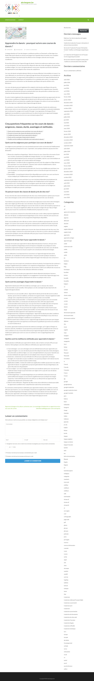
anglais (66, 226)
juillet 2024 (67, 151)
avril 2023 (66, 194)
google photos (68, 384)
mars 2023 (67, 197)
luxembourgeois (68, 470)
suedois (66, 571)
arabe (65, 243)
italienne (66, 419)
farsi (65, 344)
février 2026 (67, 97)
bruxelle (66, 278)
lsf (64, 468)
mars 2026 (67, 94)
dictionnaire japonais (69, 312)
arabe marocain (68, 246)
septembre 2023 (68, 180)
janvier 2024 (67, 168)
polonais (66, 534)
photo (65, 525)
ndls (65, 493)
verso (65, 649)
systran (66, 577)
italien (65, 416)
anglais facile (67, 232)
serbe (65, 557)
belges (65, 264)
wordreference (68, 666)
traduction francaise (69, 620)
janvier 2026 (67, 100)
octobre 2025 (67, 108)
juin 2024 (66, 154)
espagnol (66, 338)
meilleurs (66, 491)
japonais (66, 422)
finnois (66, 350)
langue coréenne (68, 442)
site (65, 562)
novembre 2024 (68, 140)
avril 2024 (66, 160)
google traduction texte (70, 390)
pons (65, 537)
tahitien (66, 583)
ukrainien (66, 640)
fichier (65, 347)
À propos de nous (10, 19)
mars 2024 (67, 163)
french (65, 376)
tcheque (66, 588)
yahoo (65, 669)
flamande (66, 355)
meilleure (66, 488)
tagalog (66, 580)
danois (66, 307)
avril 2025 (66, 125)
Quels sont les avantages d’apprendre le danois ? (21, 137)
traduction (67, 608)
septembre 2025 (68, 111)
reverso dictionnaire (69, 545)
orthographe (67, 516)
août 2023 (67, 183)
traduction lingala (69, 623)
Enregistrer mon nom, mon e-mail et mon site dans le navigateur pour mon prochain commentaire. (31, 443)
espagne (66, 335)
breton (66, 275)
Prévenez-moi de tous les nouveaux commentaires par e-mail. (21, 452)
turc (65, 631)
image (65, 410)
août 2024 (67, 148)
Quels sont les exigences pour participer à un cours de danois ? (25, 131)
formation (67, 358)
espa (65, 332)
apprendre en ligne (69, 238)
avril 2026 (66, 91)
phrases (66, 531)
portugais (66, 539)
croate (66, 304)
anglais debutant (68, 229)
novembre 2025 (68, 105)
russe (65, 551)
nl (64, 508)
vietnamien (67, 651)
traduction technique (69, 628)
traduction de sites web (70, 617)
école (65, 327)
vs (64, 657)
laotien (66, 447)
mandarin (66, 479)
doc (65, 324)
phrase (66, 528)
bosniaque (67, 269)
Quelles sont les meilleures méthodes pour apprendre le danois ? (26, 139)
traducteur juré (68, 606)
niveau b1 (66, 505)
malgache (66, 476)
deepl (65, 310)
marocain (66, 482)
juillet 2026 (67, 82)
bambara (66, 261)
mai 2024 (66, 157)
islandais (66, 413)
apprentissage (68, 241)
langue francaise (68, 445)
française (66, 370)
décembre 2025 (68, 102)
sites (65, 565)
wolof (65, 660)
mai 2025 (66, 122)
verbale (66, 646)
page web (66, 519)
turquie (66, 637)
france (65, 373)
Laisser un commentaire (31, 49)
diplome (66, 321)
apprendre (67, 235)
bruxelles (66, 281)
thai (65, 594)
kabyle (65, 427)
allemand (66, 220)
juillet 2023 (67, 186)
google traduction (69, 387)
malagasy (66, 473)
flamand (66, 353)
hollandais (66, 404)
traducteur (67, 597)
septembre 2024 (68, 145)
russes (65, 554)
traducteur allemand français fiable (73, 600)
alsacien (66, 223)
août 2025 (67, 114)
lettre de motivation (69, 456)
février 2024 (67, 166)
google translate (68, 393)
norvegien (66, 511)
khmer (65, 430)
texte (65, 591)
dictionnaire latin (68, 315)
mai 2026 (66, 88)
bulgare (66, 284)
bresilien (66, 272)
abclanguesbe (19, 49)
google (66, 381)
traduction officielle (69, 626)
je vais (65, 424)
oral (65, 514)
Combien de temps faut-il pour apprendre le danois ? (22, 135)
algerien (66, 218)
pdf (65, 522)
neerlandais (67, 496)
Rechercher (67, 27)
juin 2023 (66, 189)
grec (65, 396)
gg (64, 378)
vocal (65, 654)
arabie (65, 252)
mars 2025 (67, 128)
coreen (66, 298)
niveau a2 (66, 502)
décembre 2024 (68, 137)
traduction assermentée (70, 611)
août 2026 (67, 79)
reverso (66, 542)
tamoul (66, 585)
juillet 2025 (67, 117)
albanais (66, 215)
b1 (64, 258)
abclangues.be (27, 2)
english (66, 330)
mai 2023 (66, 191)
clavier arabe (67, 295)
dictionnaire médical (69, 318)
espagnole (67, 341)
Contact (21, 19)
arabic (65, 249)
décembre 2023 (68, 171)
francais (66, 367)
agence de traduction (70, 212)
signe (65, 560)
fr (64, 361)
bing (65, 266)
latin (65, 450)
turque (66, 634)
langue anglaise (68, 439)
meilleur (66, 485)
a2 (64, 209)
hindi (65, 401)
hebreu (66, 399)
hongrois (66, 407)
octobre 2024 (67, 143)
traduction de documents (71, 614)
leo (65, 453)
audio (65, 255)
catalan (66, 289)
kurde (65, 433)
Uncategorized (68, 643)
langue (66, 436)
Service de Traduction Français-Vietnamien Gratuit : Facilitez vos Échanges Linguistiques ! (76, 50)
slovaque (66, 568)
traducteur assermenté (70, 603)
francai (66, 364)
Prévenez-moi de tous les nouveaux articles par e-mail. (19, 456)
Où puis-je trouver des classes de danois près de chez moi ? (24, 133)
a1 (64, 206)
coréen (66, 301)
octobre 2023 (67, 177)
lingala (65, 462)
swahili (66, 574)
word (65, 663)
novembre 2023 (68, 174)
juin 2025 (66, 120)
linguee (66, 465)
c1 (64, 287)
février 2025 (67, 131)
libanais (66, 459)
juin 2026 (66, 85)
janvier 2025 (67, 134)
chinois (66, 292)
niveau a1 (66, 499)
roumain (66, 548)
